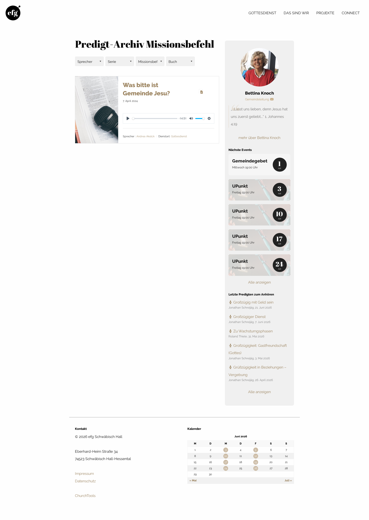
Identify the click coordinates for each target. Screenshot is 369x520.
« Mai (193, 480)
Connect (351, 13)
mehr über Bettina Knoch (259, 138)
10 (225, 456)
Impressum (84, 473)
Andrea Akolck (145, 136)
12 (255, 456)
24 (225, 468)
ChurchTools (85, 495)
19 (255, 462)
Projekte (325, 13)
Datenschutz (85, 481)
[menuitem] (262, 12)
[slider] (154, 118)
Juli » (288, 480)
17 (225, 462)
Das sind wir (296, 13)
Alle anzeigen (259, 282)
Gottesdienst (262, 13)
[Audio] (201, 91)
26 (255, 468)
